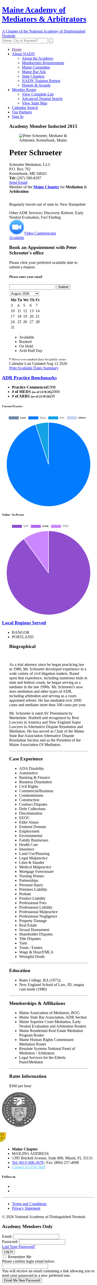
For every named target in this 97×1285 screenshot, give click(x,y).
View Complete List (37, 94)
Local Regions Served (24, 622)
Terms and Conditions (29, 1204)
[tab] (48, 378)
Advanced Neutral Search (42, 99)
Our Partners (22, 112)
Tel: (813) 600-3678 (28, 1162)
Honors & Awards (36, 85)
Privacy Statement (26, 1208)
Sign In (17, 116)
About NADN (23, 54)
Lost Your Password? (18, 1246)
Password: (10, 1241)
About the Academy (37, 58)
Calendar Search (25, 107)
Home (17, 49)
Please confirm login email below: (28, 1261)
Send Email (18, 182)
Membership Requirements (43, 63)
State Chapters (33, 76)
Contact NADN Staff (29, 1167)
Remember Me (19, 1257)
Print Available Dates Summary (33, 368)
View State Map (34, 103)
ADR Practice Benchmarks (29, 377)
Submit (63, 287)
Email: (7, 1236)
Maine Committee (36, 67)
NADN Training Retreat (41, 81)
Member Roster (24, 90)
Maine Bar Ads (34, 72)
